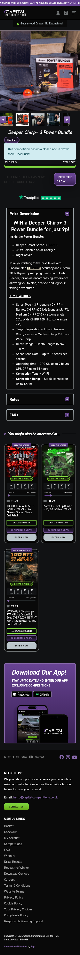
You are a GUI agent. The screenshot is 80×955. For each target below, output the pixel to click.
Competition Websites (15, 946)
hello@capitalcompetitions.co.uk (35, 797)
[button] (3, 119)
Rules (14, 399)
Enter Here (69, 3)
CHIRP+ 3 (34, 268)
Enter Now (22, 537)
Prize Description (24, 213)
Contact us (16, 806)
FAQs (13, 415)
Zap (32, 946)
